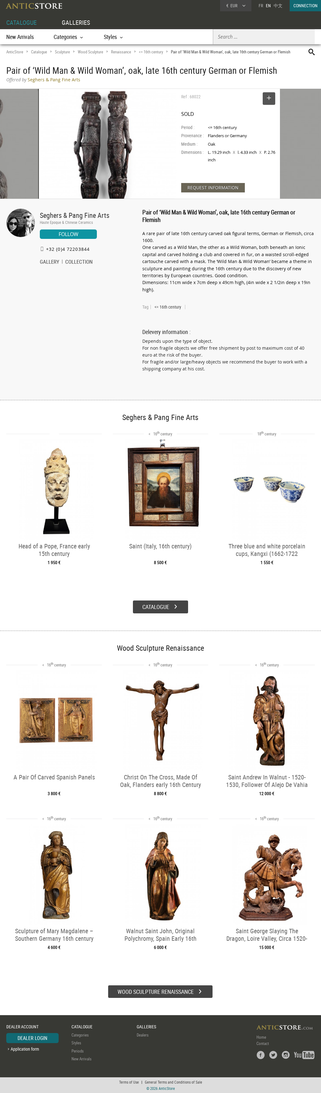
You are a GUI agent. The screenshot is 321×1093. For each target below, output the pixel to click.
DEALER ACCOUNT (22, 1027)
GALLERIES (76, 22)
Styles (76, 1043)
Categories (80, 1035)
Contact (262, 1043)
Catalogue (39, 52)
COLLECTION (79, 262)
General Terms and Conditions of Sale (173, 1082)
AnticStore (14, 52)
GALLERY (49, 262)
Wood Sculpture (90, 52)
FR (261, 5)
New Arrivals (20, 36)
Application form (25, 1049)
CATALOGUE (21, 22)
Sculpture (62, 52)
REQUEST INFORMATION (213, 188)
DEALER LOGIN (32, 1038)
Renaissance (121, 52)
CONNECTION (305, 5)
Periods (77, 1051)
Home (261, 1037)
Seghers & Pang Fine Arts (74, 215)
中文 (278, 5)
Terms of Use (129, 1082)
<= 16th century (151, 52)
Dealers (143, 1035)
